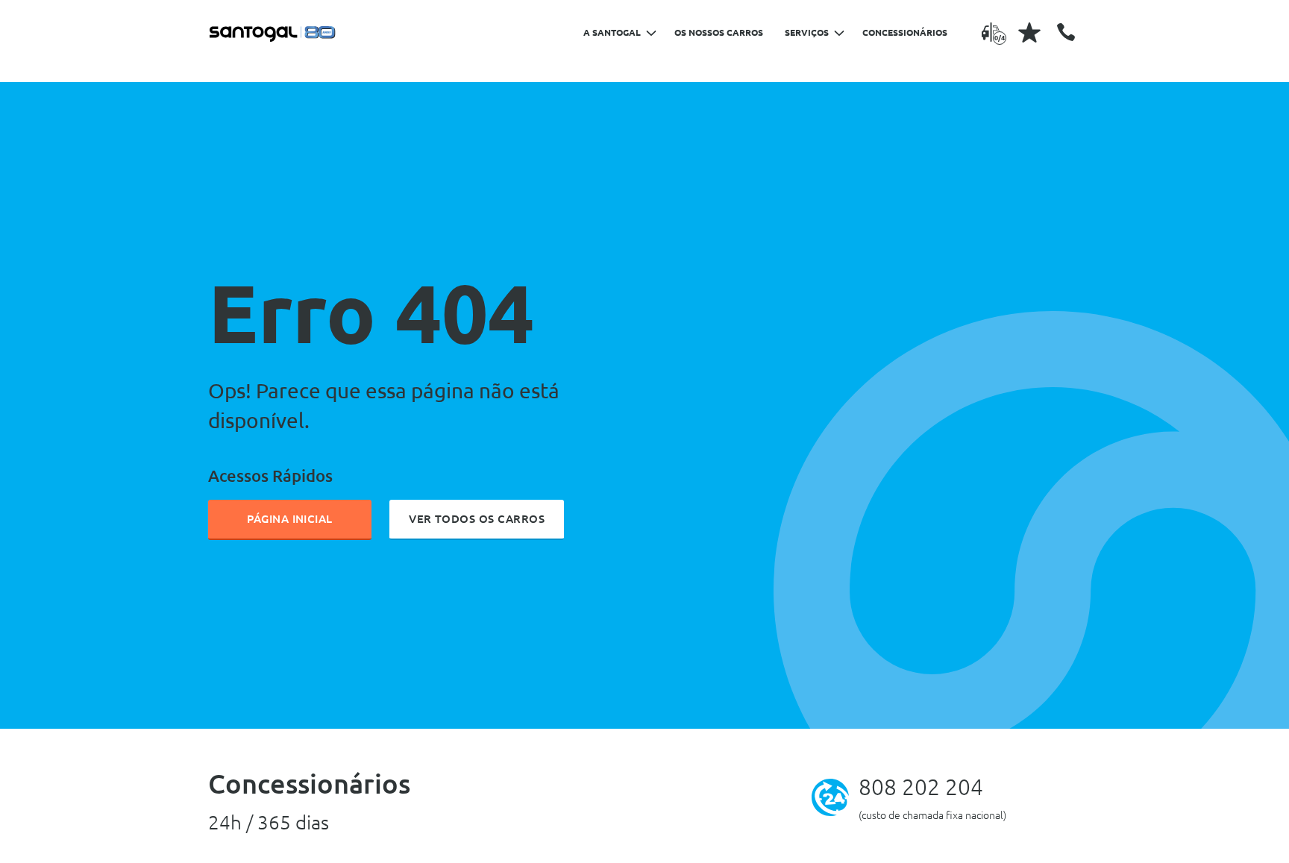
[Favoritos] (1029, 32)
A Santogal (612, 32)
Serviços (807, 32)
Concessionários (904, 32)
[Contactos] (1066, 32)
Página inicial (290, 518)
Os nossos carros (718, 32)
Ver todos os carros (477, 518)
